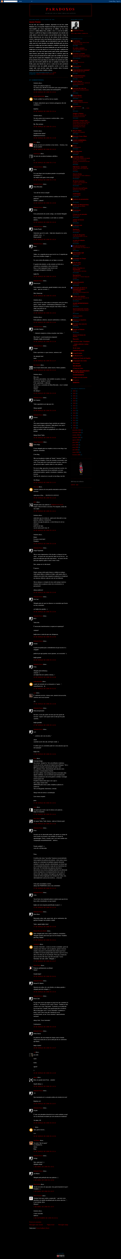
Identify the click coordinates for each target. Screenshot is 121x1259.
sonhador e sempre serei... (81, 120)
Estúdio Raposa (77, 81)
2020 (74, 398)
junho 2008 (75, 445)
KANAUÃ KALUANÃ (78, 350)
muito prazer (76, 283)
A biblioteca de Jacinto (57, 504)
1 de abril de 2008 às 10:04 (44, 1180)
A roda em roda (77, 225)
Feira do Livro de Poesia (80, 188)
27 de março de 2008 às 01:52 (45, 688)
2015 (74, 410)
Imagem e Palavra (78, 113)
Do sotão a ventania (78, 48)
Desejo (75, 331)
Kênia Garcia (37, 965)
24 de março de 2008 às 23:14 (45, 111)
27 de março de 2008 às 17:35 (45, 823)
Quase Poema (35, 22)
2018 (74, 403)
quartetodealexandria (79, 76)
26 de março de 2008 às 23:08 (45, 677)
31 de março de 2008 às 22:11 (45, 1151)
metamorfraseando (78, 282)
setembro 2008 (76, 437)
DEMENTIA (76, 382)
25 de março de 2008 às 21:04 (45, 322)
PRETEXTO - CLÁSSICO (80, 167)
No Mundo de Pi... (78, 355)
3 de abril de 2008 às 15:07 (44, 1206)
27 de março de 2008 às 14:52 (45, 725)
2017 (74, 405)
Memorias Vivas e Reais (80, 136)
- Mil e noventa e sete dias (79, 271)
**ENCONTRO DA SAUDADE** (81, 70)
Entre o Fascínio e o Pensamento (79, 268)
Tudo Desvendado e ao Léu (80, 236)
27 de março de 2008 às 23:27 (45, 961)
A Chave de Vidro (78, 368)
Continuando (76, 193)
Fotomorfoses (77, 66)
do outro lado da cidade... (79, 206)
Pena (35, 758)
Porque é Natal (77, 264)
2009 (74, 425)
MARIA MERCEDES (39, 96)
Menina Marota (77, 95)
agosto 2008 (76, 440)
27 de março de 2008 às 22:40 (45, 926)
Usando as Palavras (78, 329)
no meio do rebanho (79, 240)
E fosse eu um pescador (80, 214)
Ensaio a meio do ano (78, 62)
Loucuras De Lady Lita (79, 88)
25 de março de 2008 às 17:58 (45, 180)
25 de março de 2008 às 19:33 (45, 276)
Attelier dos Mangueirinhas (81, 204)
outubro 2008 (76, 435)
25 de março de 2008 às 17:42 (45, 162)
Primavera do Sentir (78, 141)
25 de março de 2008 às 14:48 (45, 138)
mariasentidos (77, 106)
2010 (74, 423)
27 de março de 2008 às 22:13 (45, 888)
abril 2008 (75, 450)
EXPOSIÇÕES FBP (78, 253)
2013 (74, 415)
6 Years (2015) (76, 195)
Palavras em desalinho (79, 320)
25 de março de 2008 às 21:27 (45, 360)
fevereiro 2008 (76, 454)
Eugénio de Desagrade (79, 132)
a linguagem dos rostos (80, 360)
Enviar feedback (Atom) (42, 1228)
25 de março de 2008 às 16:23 (45, 149)
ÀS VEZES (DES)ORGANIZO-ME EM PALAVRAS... (81, 371)
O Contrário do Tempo (79, 258)
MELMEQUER (77, 366)
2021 (74, 396)
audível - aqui (74, 484)
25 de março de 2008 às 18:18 (45, 222)
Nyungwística (77, 275)
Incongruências (77, 147)
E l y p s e (76, 380)
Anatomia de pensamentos (80, 199)
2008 (74, 428)
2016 (74, 408)
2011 (74, 420)
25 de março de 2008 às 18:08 (45, 203)
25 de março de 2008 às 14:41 (45, 126)
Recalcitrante (76, 210)
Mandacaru (76, 229)
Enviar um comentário (35, 1222)
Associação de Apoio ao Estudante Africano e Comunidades (80, 289)
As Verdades (76, 41)
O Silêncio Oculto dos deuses (80, 102)
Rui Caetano (37, 365)
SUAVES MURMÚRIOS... (80, 140)
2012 (74, 418)
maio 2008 (75, 447)
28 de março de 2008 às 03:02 (45, 976)
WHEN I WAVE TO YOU (79, 71)
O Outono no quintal (78, 77)
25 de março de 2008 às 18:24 (45, 239)
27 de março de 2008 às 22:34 (45, 907)
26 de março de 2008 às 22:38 (45, 543)
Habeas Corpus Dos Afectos (45, 74)
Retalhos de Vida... (78, 97)
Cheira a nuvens (77, 316)
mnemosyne (37, 153)
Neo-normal (76, 363)
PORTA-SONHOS (78, 101)
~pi (34, 1052)
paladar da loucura (78, 220)
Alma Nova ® (37, 818)
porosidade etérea (78, 157)
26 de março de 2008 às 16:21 (45, 511)
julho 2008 (75, 442)
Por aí (74, 145)
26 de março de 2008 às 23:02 (45, 660)
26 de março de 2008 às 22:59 (45, 637)
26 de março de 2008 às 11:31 (45, 482)
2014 (74, 413)
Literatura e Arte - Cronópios (81, 341)
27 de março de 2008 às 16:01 (45, 803)
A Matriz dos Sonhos (79, 296)
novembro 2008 (76, 432)
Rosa (35, 142)
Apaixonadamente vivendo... (81, 309)
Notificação (76, 242)
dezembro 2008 (76, 430)
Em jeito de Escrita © (79, 246)
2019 (74, 400)
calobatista (37, 944)
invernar (75, 221)
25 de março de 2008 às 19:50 (45, 295)
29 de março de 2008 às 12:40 (45, 1073)
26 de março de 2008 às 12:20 (45, 498)
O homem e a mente (79, 53)
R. (34, 1127)
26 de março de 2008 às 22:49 (45, 592)
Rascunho (76, 339)
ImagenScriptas (77, 353)
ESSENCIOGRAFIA (78, 375)
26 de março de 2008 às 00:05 (45, 437)
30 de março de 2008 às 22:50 (45, 1136)
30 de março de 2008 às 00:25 (45, 1123)
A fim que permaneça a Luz (80, 49)
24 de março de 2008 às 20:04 (45, 92)
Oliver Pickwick (38, 1195)
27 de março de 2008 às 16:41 (45, 814)
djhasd (35, 1077)
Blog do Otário (77, 130)
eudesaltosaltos (38, 681)
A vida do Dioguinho (79, 235)
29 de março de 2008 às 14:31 (45, 1086)
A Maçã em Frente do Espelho (81, 358)
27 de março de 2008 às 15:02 (45, 754)
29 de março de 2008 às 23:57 (45, 1103)
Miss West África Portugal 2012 (81, 292)
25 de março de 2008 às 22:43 (45, 370)
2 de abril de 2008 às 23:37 (44, 1191)
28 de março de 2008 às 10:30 (45, 1026)
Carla (35, 807)
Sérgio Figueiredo (38, 442)
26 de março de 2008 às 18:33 (45, 530)
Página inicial (50, 1224)
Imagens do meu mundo (80, 377)
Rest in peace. (76, 216)
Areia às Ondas (77, 174)
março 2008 (75, 452)
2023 (74, 391)
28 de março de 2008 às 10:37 (45, 1048)
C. (73, 200)
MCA (35, 502)
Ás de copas (76, 348)
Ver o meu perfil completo (79, 33)
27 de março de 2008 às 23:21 (45, 940)
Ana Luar (36, 487)
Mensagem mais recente (36, 1224)
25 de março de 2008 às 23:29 (45, 393)
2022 (74, 393)
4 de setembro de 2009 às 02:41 (46, 1218)
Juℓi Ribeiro (37, 1140)
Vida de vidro (77, 262)
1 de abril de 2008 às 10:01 (44, 1166)
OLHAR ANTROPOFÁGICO (80, 303)
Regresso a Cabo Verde (79, 189)
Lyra (35, 693)
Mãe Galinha (37, 1184)
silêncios (75, 305)
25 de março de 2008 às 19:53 (45, 313)
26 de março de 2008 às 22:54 (45, 611)
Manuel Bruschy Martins (40, 931)
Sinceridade (76, 153)
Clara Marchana (77, 151)
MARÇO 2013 (76, 254)
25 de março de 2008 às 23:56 (45, 410)
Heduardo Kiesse (38, 167)
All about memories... (79, 181)
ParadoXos (60, 9)
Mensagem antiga (63, 1224)
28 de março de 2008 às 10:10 (45, 992)
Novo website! (76, 231)
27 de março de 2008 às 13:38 (45, 704)
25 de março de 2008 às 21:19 (45, 341)
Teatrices (75, 60)
